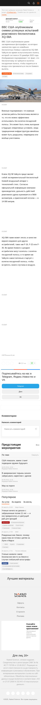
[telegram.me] (28, 693)
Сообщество (7, 73)
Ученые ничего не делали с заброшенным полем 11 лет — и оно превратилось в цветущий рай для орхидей (16, 515)
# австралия (14, 563)
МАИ (6, 544)
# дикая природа (8, 525)
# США (5, 76)
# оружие (29, 73)
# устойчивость (7, 569)
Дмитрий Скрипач (12, 19)
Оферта (20, 603)
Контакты (20, 607)
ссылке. (4, 14)
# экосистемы (16, 528)
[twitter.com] (8, 693)
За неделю (16, 502)
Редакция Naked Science (10, 469)
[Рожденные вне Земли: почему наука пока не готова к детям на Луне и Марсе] (35, 538)
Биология (6, 522)
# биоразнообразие (17, 522)
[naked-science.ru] (33, 693)
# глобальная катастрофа (11, 566)
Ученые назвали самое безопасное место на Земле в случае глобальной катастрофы (16, 557)
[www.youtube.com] (18, 693)
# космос (5, 547)
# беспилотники (18, 73)
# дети (12, 544)
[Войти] (38, 3)
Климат (5, 563)
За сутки (5, 502)
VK (20, 397)
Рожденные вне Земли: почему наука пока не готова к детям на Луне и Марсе (16, 538)
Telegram (20, 386)
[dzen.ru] (23, 693)
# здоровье (20, 544)
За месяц (27, 502)
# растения (19, 525)
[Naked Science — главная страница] (11, 3)
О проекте (20, 612)
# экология (6, 528)
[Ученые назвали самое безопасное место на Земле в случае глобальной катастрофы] (35, 557)
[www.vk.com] (13, 693)
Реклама (20, 616)
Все (37, 445)
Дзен (20, 391)
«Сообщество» (12, 12)
